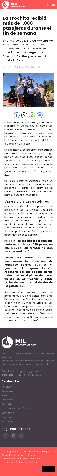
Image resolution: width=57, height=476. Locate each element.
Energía (6, 417)
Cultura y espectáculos (16, 408)
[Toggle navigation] (53, 4)
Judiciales (8, 421)
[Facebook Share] (17, 115)
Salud (5, 395)
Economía (8, 412)
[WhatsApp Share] (32, 115)
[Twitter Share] (24, 115)
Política (6, 386)
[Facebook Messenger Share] (40, 115)
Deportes (7, 404)
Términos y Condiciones (15, 458)
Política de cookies (26, 462)
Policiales (7, 399)
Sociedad (7, 391)
